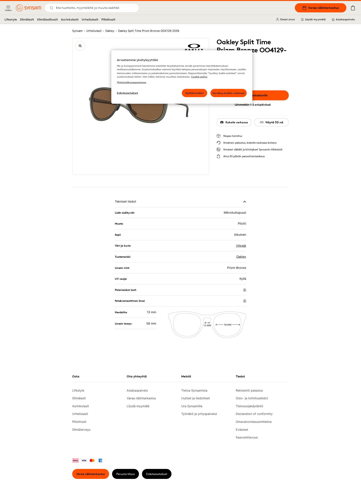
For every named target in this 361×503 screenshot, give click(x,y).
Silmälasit (27, 19)
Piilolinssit (108, 19)
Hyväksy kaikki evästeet (228, 93)
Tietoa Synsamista (194, 390)
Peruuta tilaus (125, 474)
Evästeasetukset (156, 474)
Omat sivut (287, 19)
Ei (244, 290)
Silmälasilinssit (47, 19)
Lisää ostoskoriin (255, 95)
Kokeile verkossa (236, 122)
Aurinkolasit (70, 19)
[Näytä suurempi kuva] (80, 46)
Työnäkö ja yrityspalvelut (199, 414)
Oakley (241, 256)
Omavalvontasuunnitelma (254, 422)
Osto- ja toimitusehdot (252, 398)
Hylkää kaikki (194, 93)
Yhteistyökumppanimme (131, 82)
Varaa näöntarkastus (323, 8)
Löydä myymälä (315, 19)
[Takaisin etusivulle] (28, 8)
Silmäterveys (81, 429)
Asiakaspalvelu (345, 19)
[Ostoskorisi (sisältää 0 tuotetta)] (353, 8)
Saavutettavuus (247, 437)
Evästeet (242, 429)
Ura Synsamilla (191, 406)
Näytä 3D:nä (274, 122)
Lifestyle (11, 19)
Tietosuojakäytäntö (249, 406)
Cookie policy (199, 76)
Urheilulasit (90, 19)
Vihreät (241, 246)
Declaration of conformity (254, 414)
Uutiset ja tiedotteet (195, 398)
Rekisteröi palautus (249, 390)
